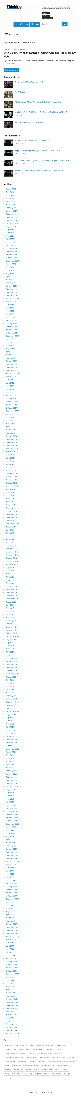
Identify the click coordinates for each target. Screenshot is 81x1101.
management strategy (48, 1065)
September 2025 (12, 223)
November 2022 (12, 330)
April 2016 (10, 577)
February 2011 (11, 771)
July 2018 (10, 492)
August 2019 (11, 452)
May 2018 (10, 499)
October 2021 (11, 370)
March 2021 (10, 392)
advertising (8, 1045)
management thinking (64, 1065)
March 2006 (10, 955)
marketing (8, 1070)
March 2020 (10, 430)
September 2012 (12, 711)
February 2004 (11, 1024)
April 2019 (10, 464)
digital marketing (45, 1057)
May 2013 (10, 686)
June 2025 (10, 233)
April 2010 (10, 802)
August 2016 (11, 564)
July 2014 (10, 643)
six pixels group (27, 1074)
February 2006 (11, 958)
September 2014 (12, 636)
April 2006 (10, 952)
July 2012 (10, 718)
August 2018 (11, 489)
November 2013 (12, 668)
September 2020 (12, 411)
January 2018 (11, 511)
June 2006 (10, 946)
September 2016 (12, 561)
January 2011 (11, 774)
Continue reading (10, 70)
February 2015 (11, 621)
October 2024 (11, 258)
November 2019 (12, 442)
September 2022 (12, 336)
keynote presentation (54, 1061)
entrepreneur (23, 1061)
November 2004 (12, 1005)
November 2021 (12, 367)
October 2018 (11, 483)
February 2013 (11, 696)
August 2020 (11, 414)
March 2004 (10, 1021)
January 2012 (11, 736)
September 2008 (12, 862)
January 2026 (11, 211)
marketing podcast (31, 1070)
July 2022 (10, 342)
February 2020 (11, 433)
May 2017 (10, 536)
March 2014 (10, 655)
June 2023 (10, 308)
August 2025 (11, 227)
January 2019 (11, 474)
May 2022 (10, 349)
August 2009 (11, 827)
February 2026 (11, 208)
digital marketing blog (59, 1057)
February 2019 (11, 471)
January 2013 (11, 699)
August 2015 (11, 602)
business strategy (38, 1049)
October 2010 (11, 783)
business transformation (54, 1049)
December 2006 (12, 927)
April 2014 (10, 652)
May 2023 (10, 311)
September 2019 (12, 449)
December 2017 (12, 514)
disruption (72, 1057)
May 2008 (10, 874)
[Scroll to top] (77, 1097)
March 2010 (10, 805)
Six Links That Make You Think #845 (29, 82)
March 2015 (10, 618)
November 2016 (12, 555)
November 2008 (12, 855)
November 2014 (12, 630)
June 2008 (10, 871)
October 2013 (11, 671)
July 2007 (10, 905)
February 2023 (11, 320)
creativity (31, 1053)
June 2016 (10, 571)
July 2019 (10, 455)
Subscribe (33, 1092)
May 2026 (10, 198)
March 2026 (10, 205)
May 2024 (10, 274)
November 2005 (12, 968)
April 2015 (10, 614)
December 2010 (12, 777)
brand (31, 1045)
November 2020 (12, 405)
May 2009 (10, 837)
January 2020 (11, 436)
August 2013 (11, 677)
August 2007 (11, 902)
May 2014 (10, 649)
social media (56, 1074)
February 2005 (11, 996)
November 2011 (12, 743)
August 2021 (11, 377)
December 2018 (12, 477)
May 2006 (10, 949)
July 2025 (10, 230)
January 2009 (11, 849)
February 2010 (11, 808)
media (57, 1070)
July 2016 (10, 567)
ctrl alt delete (41, 1053)
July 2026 (10, 192)
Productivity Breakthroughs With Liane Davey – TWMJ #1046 (39, 171)
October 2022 (11, 333)
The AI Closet (20, 92)
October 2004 (11, 1009)
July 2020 (10, 417)
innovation (42, 1061)
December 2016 (12, 552)
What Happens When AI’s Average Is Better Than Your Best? (38, 102)
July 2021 (10, 380)
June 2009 (10, 833)
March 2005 (10, 993)
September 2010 (12, 786)
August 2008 (11, 865)
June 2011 (10, 758)
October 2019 (11, 446)
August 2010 (11, 790)
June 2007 (10, 908)
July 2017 (10, 530)
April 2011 (10, 765)
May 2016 (10, 574)
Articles (22, 49)
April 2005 (10, 990)
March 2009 (10, 843)
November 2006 (12, 930)
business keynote (10, 1049)
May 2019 (10, 461)
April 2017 (10, 539)
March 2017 (10, 542)
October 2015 (11, 596)
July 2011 (10, 755)
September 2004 (12, 1012)
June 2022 (10, 345)
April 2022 (10, 352)
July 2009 (10, 830)
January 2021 (11, 399)
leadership (8, 1065)
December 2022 (12, 327)
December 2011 (12, 740)
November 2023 (12, 292)
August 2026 (11, 189)
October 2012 (11, 708)
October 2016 (11, 558)
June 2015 (10, 608)
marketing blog (18, 1070)
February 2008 (11, 883)
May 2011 (10, 761)
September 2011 (12, 749)
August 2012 (11, 715)
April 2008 (10, 877)
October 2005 (11, 971)
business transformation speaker (15, 1053)
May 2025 (10, 236)
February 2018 (11, 508)
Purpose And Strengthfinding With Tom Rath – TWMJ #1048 (38, 151)
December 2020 (12, 402)
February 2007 (11, 921)
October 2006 (11, 933)
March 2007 (10, 918)
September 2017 (12, 524)
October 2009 (11, 821)
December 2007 (12, 890)
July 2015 (10, 605)
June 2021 (10, 383)
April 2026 (10, 202)
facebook (33, 1061)
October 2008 (11, 858)
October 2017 (11, 521)
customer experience (54, 1053)
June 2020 (10, 420)
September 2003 (12, 1034)
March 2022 (10, 355)
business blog (49, 1045)
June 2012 (10, 721)
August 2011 (11, 752)
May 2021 (10, 386)
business (39, 1045)
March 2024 (10, 280)
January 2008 (11, 887)
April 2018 (10, 502)
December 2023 (12, 289)
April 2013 (10, 690)
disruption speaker (10, 1061)
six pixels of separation (42, 1074)
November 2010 (12, 780)
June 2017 (10, 533)
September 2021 (12, 374)
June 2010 (10, 796)
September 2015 (12, 599)
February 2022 (11, 358)
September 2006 (12, 937)
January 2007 (11, 924)
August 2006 (11, 940)
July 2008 (10, 868)
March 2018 (10, 505)
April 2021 (10, 389)
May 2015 (10, 611)
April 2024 (10, 277)
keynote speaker (69, 1061)
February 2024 (11, 283)
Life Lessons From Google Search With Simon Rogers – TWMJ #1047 (42, 161)
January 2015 (11, 624)
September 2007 (12, 899)
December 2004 (12, 1002)
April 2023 (10, 314)
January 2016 (11, 586)
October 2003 (11, 1030)
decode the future (31, 1057)
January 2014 (11, 661)
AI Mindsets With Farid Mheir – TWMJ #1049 (32, 141)
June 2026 (10, 195)
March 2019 (10, 467)
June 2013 (10, 683)
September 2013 (12, 674)
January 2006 (11, 962)
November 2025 (12, 217)
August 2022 (11, 339)
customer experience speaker (14, 1057)
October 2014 (11, 633)
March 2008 (10, 880)
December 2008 (12, 852)
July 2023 (10, 305)
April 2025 (10, 239)
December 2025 (12, 214)
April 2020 (10, 427)
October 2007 (11, 896)
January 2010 (11, 812)
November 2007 (12, 893)
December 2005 (12, 965)
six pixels (16, 1074)
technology (66, 1074)
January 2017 (11, 549)
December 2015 (12, 589)
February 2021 (11, 395)
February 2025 (11, 245)
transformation (24, 1078)
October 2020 (11, 408)
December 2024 (12, 252)
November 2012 (12, 705)
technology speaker (11, 1078)
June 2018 (10, 496)
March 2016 (10, 580)
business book (60, 1045)
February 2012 (11, 733)
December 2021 (12, 364)
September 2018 (12, 486)
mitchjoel (8, 1074)
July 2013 (10, 680)
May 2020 (10, 424)
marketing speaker (46, 1070)
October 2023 (11, 295)
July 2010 (10, 793)
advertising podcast (21, 1045)
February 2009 (11, 846)
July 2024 (10, 267)
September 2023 (12, 299)
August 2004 (11, 1015)
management (18, 1065)
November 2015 (12, 593)
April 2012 (10, 727)
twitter (34, 1078)
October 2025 (11, 220)
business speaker (24, 1049)
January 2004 (11, 1027)
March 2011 (10, 768)
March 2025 (10, 242)
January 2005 (11, 999)
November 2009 (12, 818)
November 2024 (12, 255)
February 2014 (11, 658)
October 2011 (11, 746)
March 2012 (10, 730)
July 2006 (10, 943)
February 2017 (11, 546)
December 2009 (12, 815)
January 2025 (11, 248)
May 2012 (10, 724)
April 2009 (10, 840)
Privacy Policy (46, 1092)
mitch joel (64, 1070)
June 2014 (10, 646)
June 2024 (10, 270)
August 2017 (11, 527)
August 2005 (11, 977)
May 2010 (10, 799)
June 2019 (10, 458)
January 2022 (11, 361)
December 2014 (12, 627)
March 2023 (10, 317)
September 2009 (12, 824)
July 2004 (10, 1018)
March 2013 (10, 693)
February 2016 (11, 583)
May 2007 (10, 912)
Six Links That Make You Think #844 (29, 122)
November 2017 (12, 517)
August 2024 (11, 264)
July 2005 (10, 980)
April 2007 (10, 915)
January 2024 (11, 286)
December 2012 (12, 702)
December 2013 (12, 665)
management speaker (31, 1065)
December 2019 (12, 439)
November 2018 (12, 480)
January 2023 (11, 324)
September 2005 (12, 974)
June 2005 (10, 984)
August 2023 (11, 302)
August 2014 (11, 639)
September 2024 (12, 261)
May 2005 (10, 987)
